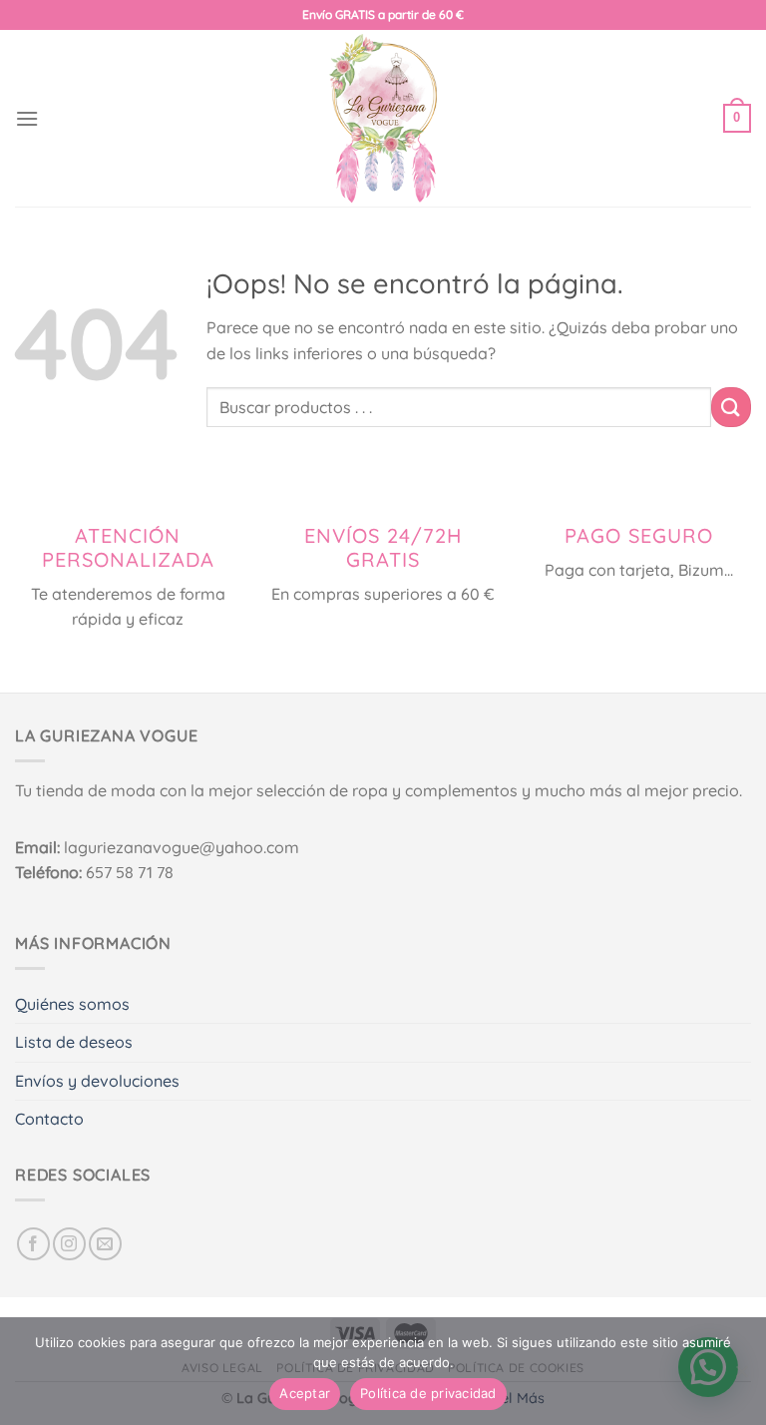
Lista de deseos (74, 1042)
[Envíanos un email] (105, 1243)
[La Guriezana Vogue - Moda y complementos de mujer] (383, 118)
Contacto (49, 1119)
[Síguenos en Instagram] (69, 1243)
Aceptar (304, 1393)
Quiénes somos (72, 1004)
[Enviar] (731, 406)
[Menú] (27, 118)
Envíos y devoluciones (97, 1081)
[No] (741, 1377)
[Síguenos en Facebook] (33, 1243)
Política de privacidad (428, 1393)
